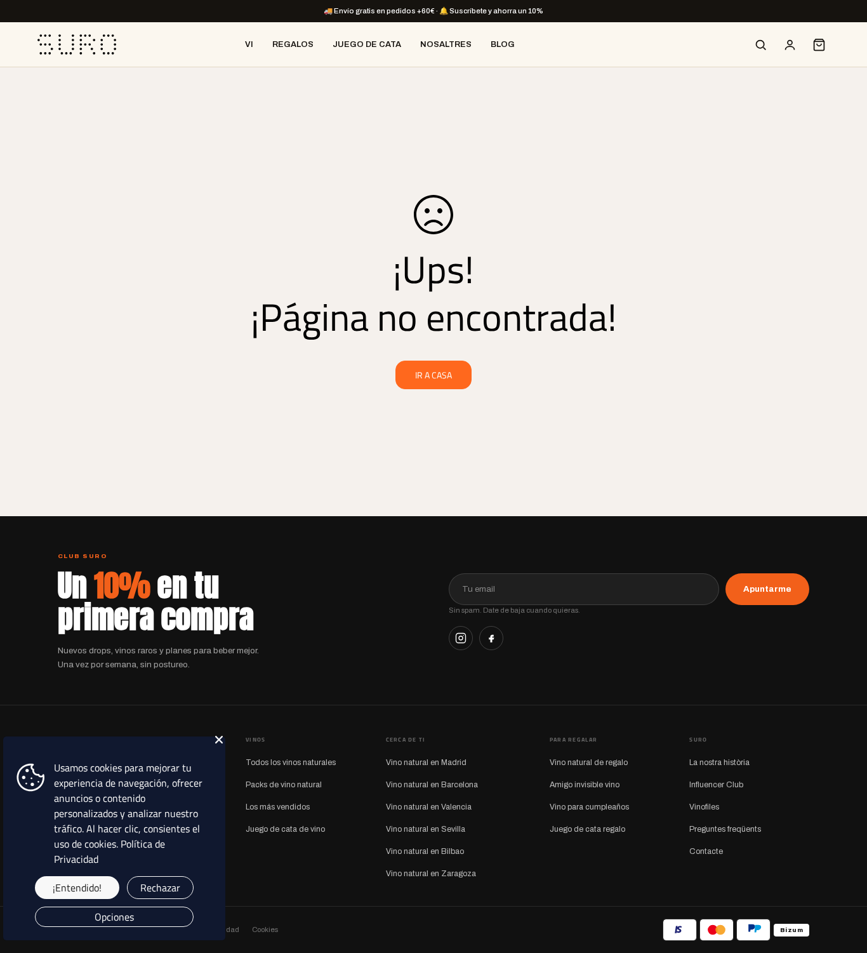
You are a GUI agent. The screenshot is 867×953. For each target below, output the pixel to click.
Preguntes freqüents (725, 829)
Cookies (265, 929)
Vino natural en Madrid (426, 762)
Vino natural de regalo (589, 762)
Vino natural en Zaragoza (431, 873)
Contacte (706, 851)
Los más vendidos (278, 807)
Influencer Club (716, 784)
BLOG (503, 44)
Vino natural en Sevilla (425, 829)
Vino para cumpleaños (589, 807)
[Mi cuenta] (789, 44)
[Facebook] (491, 638)
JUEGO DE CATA (367, 44)
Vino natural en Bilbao (425, 851)
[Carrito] (818, 44)
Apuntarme (767, 589)
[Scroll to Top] (842, 883)
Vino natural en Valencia (429, 807)
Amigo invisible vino (584, 784)
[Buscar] (760, 44)
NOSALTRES (446, 44)
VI (249, 44)
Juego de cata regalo (587, 829)
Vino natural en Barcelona (432, 784)
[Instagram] (461, 638)
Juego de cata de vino (285, 829)
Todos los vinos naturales (291, 762)
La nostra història (719, 762)
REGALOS (293, 44)
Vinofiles (704, 807)
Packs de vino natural (284, 784)
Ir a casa (433, 375)
